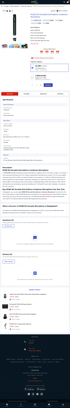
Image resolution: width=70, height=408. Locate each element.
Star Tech (9, 196)
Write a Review (8, 261)
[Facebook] (33, 394)
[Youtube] (37, 394)
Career (39, 362)
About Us (27, 359)
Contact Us (51, 362)
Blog (44, 362)
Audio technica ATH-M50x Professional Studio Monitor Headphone (27, 294)
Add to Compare (62, 11)
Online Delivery (36, 359)
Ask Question (8, 226)
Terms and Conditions (58, 359)
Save (53, 11)
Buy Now (48, 85)
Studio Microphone (47, 194)
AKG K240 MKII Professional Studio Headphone (22, 314)
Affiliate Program (10, 359)
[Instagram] (41, 394)
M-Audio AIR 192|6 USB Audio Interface (20, 304)
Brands (57, 362)
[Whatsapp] (29, 394)
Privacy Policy (46, 359)
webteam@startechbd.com (35, 381)
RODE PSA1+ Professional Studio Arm (20, 324)
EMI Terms (20, 359)
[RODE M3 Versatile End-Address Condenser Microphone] (14, 25)
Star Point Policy (30, 362)
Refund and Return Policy (17, 362)
